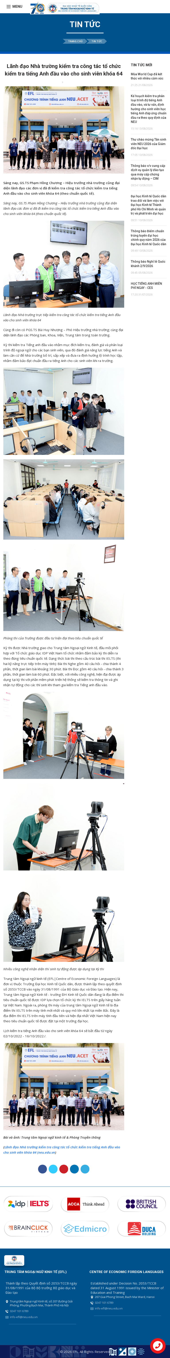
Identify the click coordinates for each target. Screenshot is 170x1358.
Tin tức (96, 41)
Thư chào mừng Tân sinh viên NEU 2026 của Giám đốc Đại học (148, 144)
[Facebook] (151, 6)
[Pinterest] (63, 1169)
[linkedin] (74, 1169)
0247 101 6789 (19, 1311)
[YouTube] (163, 6)
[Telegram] (85, 1169)
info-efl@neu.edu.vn (24, 1317)
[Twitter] (53, 1169)
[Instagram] (157, 6)
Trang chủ (75, 41)
